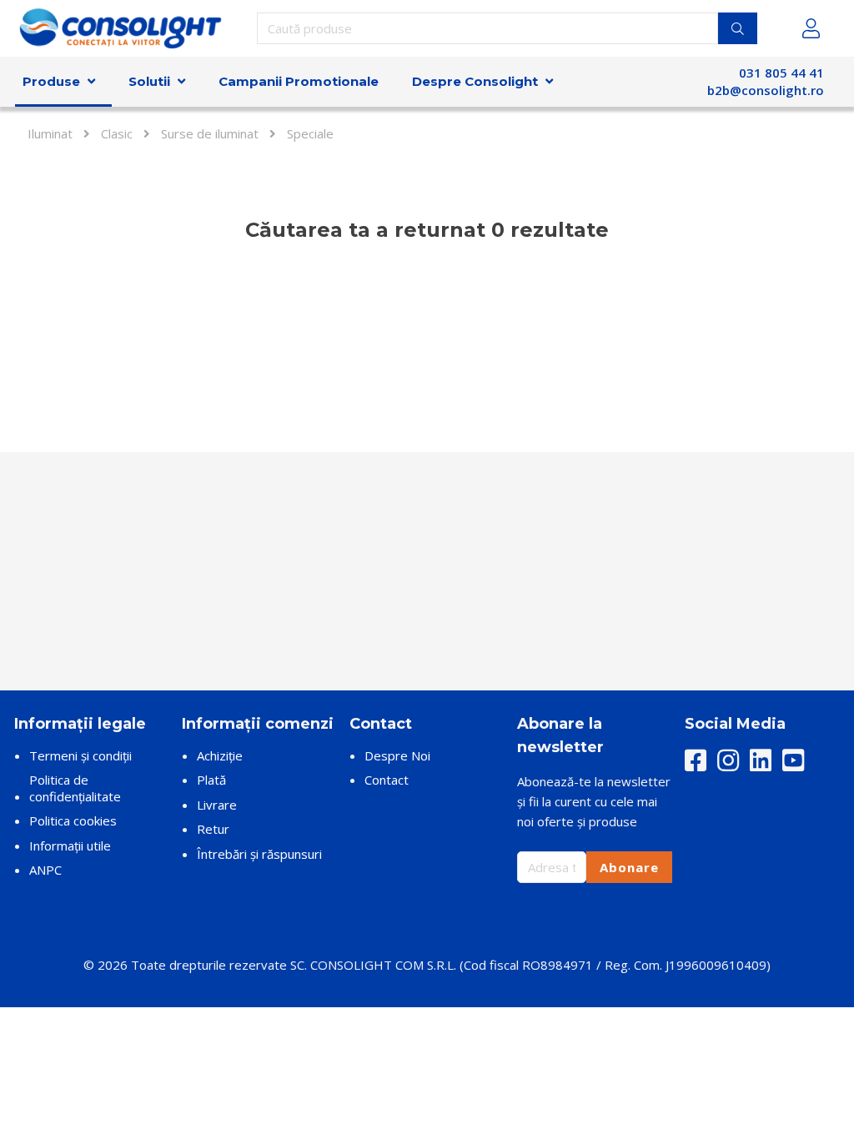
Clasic (117, 133)
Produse (51, 81)
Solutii (149, 81)
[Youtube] (793, 761)
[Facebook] (695, 761)
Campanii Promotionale (299, 81)
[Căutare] (737, 28)
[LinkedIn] (760, 761)
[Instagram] (728, 761)
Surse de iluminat (210, 133)
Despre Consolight (475, 81)
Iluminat (50, 133)
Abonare (629, 867)
